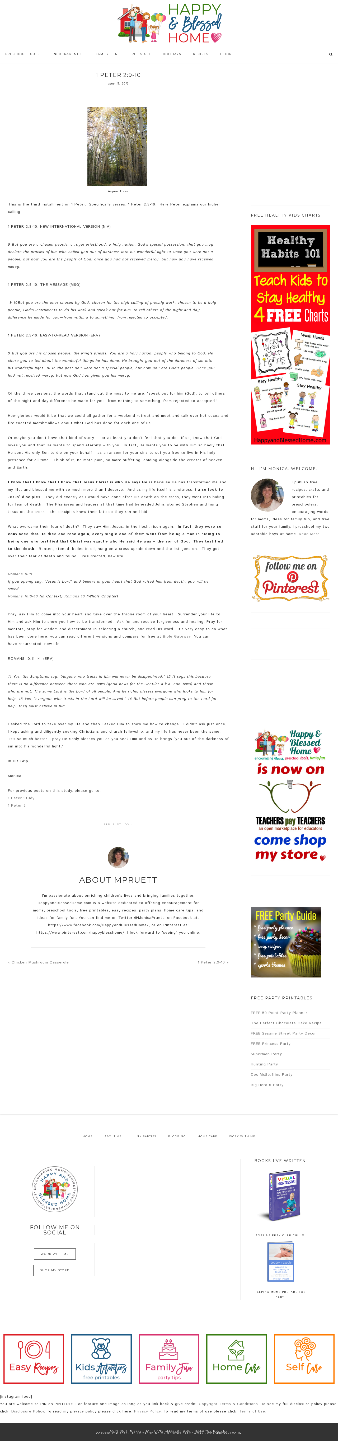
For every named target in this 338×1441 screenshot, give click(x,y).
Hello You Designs (211, 1430)
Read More (309, 534)
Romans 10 (74, 596)
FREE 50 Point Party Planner (279, 1013)
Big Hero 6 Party (267, 1085)
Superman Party (266, 1054)
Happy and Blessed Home (169, 24)
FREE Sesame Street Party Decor (283, 1033)
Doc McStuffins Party (272, 1074)
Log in (236, 1433)
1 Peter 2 (17, 805)
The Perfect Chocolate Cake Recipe (286, 1023)
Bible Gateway (177, 636)
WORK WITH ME (55, 1254)
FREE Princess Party (271, 1043)
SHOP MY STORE (54, 1270)
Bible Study (117, 824)
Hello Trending (145, 1433)
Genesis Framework (185, 1433)
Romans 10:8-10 (23, 596)
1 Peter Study (21, 798)
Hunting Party (264, 1064)
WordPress (217, 1433)
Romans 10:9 (20, 574)
